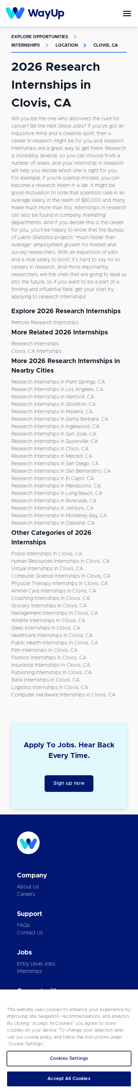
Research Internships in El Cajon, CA (52, 478)
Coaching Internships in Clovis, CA (50, 598)
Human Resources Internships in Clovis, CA (60, 561)
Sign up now (69, 783)
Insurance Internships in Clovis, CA (50, 665)
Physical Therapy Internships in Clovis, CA (59, 583)
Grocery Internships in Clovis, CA (49, 605)
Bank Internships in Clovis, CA (45, 680)
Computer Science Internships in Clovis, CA (60, 576)
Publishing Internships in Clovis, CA (51, 672)
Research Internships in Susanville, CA (54, 441)
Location (67, 45)
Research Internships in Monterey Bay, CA (59, 515)
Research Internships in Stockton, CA (53, 404)
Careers (26, 894)
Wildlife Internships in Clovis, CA (48, 620)
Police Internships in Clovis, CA (46, 553)
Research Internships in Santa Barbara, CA (59, 419)
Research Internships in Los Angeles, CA (57, 389)
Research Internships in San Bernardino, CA (61, 471)
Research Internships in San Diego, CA (55, 463)
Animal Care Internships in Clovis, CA (53, 591)
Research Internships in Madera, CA (52, 411)
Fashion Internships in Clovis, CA (48, 657)
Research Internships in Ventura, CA (52, 508)
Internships (25, 45)
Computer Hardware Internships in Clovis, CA (63, 695)
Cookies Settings (69, 1058)
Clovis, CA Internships (36, 351)
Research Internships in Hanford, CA (52, 397)
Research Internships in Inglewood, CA (55, 426)
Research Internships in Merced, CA (51, 456)
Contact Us (30, 932)
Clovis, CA (105, 45)
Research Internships (35, 343)
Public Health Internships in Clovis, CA (54, 643)
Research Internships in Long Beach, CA (56, 493)
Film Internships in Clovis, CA (44, 650)
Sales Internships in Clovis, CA (45, 628)
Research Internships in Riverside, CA (54, 500)
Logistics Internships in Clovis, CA (49, 687)
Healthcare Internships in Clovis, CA (52, 635)
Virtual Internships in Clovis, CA (47, 568)
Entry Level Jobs (36, 964)
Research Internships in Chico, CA (49, 448)
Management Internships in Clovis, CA (54, 613)
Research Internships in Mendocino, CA (56, 486)
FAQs (23, 925)
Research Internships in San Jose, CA (53, 434)
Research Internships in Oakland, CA (52, 523)
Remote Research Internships (45, 322)
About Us (28, 886)
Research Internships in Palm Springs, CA (58, 382)
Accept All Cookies (68, 1078)
